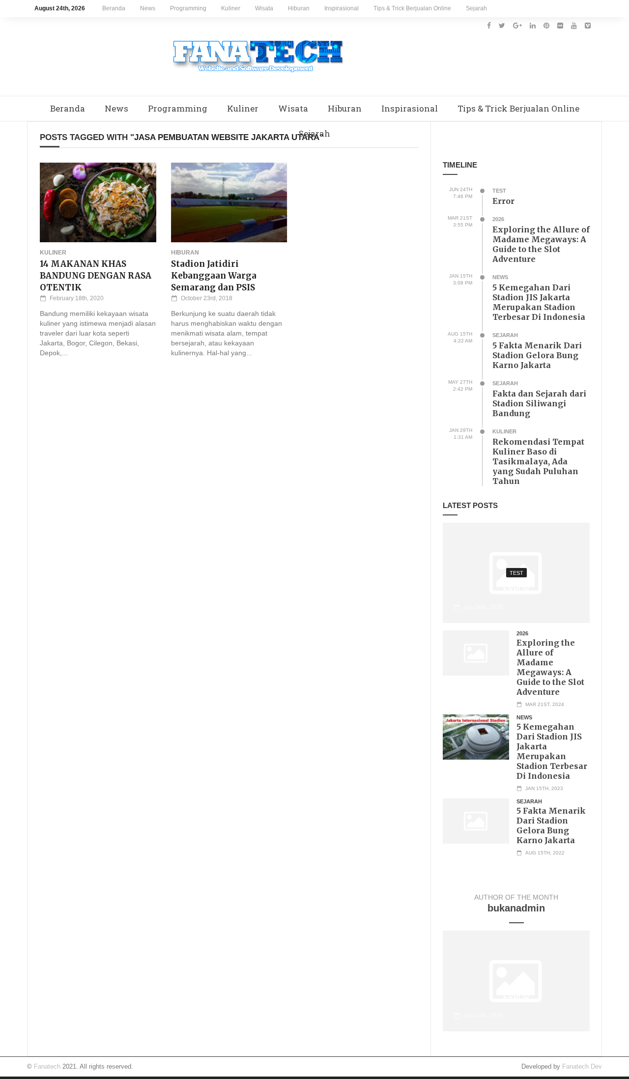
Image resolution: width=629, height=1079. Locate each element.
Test (499, 191)
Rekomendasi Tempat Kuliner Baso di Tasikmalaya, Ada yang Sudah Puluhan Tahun (538, 461)
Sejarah (476, 8)
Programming (188, 8)
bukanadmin (516, 908)
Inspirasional (341, 8)
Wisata (264, 8)
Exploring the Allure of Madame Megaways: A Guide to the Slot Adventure (541, 244)
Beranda (113, 8)
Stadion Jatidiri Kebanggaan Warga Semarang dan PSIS (214, 275)
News (147, 8)
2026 (498, 219)
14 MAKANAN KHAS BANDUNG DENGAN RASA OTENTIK (95, 275)
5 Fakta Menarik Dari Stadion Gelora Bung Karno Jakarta (537, 355)
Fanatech (47, 1066)
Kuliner (230, 8)
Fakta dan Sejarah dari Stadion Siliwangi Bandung (539, 403)
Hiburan (299, 8)
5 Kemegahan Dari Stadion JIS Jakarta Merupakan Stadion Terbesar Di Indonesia (538, 302)
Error (503, 201)
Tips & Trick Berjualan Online (412, 8)
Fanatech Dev (582, 1066)
